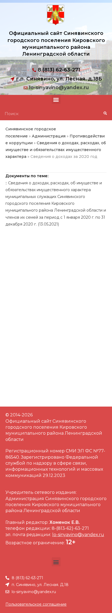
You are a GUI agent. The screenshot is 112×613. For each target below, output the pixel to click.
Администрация (49, 136)
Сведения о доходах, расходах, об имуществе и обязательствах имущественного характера (55, 149)
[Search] (105, 113)
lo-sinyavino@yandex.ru (59, 88)
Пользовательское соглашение (36, 604)
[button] (56, 99)
